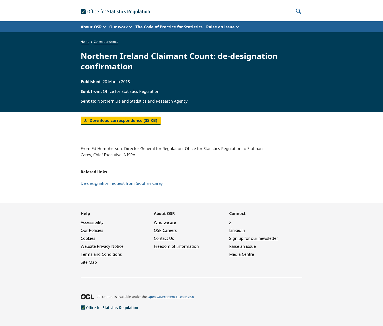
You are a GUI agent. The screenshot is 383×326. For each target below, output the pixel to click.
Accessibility (92, 222)
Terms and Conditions (101, 254)
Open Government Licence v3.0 (171, 297)
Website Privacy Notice (102, 246)
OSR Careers (165, 230)
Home (85, 41)
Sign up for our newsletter (253, 238)
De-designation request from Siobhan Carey (122, 183)
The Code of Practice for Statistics (169, 26)
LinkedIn (237, 230)
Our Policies (92, 230)
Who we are (165, 222)
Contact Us (164, 238)
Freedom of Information (176, 246)
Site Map (89, 262)
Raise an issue (242, 246)
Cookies (88, 238)
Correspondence (106, 41)
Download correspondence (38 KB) (122, 120)
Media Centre (241, 254)
